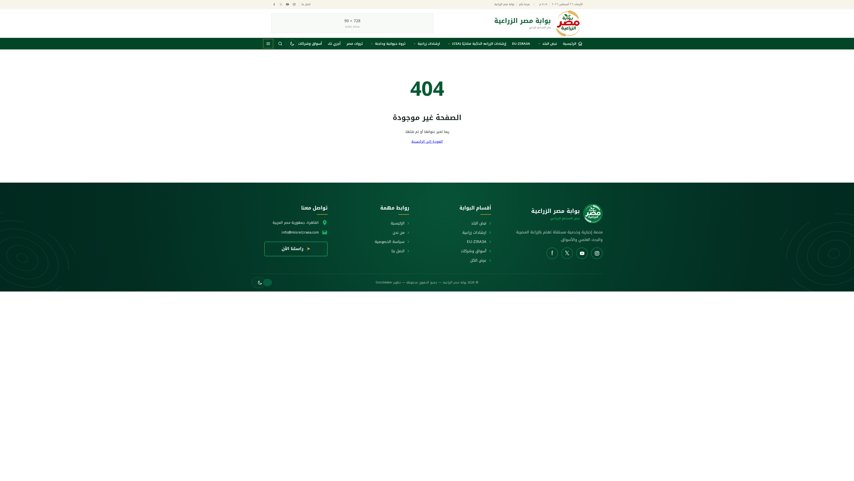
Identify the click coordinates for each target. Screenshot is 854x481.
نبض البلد (549, 44)
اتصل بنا (306, 4)
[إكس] (281, 4)
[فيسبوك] (274, 4)
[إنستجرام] (294, 4)
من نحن (399, 232)
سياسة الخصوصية (390, 241)
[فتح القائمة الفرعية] (539, 43)
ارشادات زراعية (429, 44)
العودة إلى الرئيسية (427, 141)
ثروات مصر (354, 44)
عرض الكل (478, 260)
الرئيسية (398, 223)
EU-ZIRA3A (521, 44)
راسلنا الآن (296, 249)
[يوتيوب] (287, 4)
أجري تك (334, 44)
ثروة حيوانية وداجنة (390, 44)
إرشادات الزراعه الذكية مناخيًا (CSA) (479, 44)
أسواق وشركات (310, 44)
